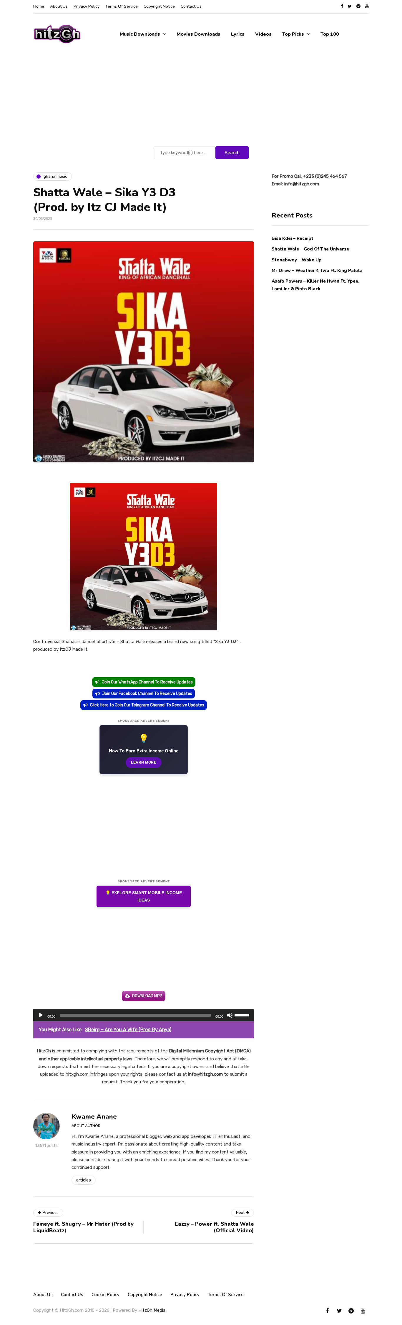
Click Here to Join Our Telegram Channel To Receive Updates (147, 705)
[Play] (41, 1015)
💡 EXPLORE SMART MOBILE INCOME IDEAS (143, 896)
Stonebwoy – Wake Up (297, 260)
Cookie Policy (105, 1295)
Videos (263, 34)
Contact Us (191, 6)
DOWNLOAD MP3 (147, 995)
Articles (83, 1180)
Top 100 (329, 34)
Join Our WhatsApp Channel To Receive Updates (147, 682)
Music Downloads (140, 34)
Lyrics (238, 34)
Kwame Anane (94, 1116)
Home (38, 6)
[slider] (243, 1014)
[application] (143, 1015)
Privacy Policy (86, 6)
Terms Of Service (121, 6)
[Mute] (230, 1015)
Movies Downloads (198, 34)
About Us (59, 6)
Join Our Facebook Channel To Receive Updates (147, 693)
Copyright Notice (159, 6)
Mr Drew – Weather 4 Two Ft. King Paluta (317, 270)
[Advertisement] (201, 100)
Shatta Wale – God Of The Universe (310, 249)
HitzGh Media (151, 1310)
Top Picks (293, 34)
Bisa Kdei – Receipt (293, 238)
